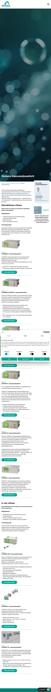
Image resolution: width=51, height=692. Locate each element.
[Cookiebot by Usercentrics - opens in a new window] (44, 332)
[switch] (19, 354)
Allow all (42, 359)
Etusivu (3, 183)
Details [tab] (25, 335)
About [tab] (42, 335)
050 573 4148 (38, 199)
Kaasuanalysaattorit (16, 183)
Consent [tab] (9, 335)
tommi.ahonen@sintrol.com (42, 200)
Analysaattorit (8, 183)
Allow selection (25, 359)
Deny (9, 359)
